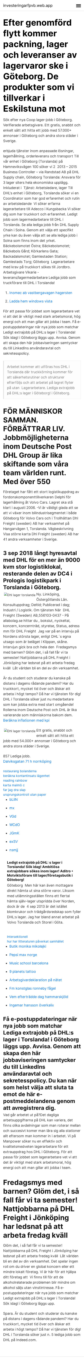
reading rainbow (15, 780)
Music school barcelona (28, 963)
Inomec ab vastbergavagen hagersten (40, 293)
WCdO (14, 825)
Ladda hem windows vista (30, 301)
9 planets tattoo (22, 971)
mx (11, 808)
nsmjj (13, 850)
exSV (13, 841)
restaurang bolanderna (20, 771)
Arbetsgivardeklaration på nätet (35, 980)
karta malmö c (14, 785)
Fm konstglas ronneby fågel (32, 988)
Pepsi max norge (23, 955)
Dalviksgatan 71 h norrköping (27, 761)
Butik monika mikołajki (27, 946)
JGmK (14, 833)
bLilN (13, 799)
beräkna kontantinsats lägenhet (26, 776)
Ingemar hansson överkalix (31, 1005)
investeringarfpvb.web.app (28, 5)
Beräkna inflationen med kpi (26, 720)
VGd (12, 816)
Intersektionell (17, 937)
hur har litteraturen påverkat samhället (35, 941)
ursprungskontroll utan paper (24, 794)
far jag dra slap (14, 790)
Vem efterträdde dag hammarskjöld (38, 997)
